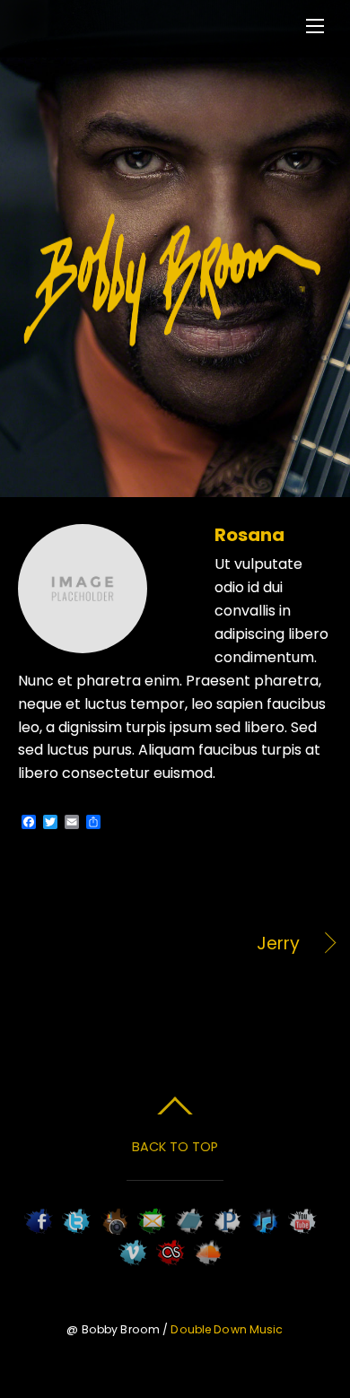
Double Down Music (227, 1329)
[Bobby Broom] (173, 344)
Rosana (249, 534)
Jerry (159, 944)
